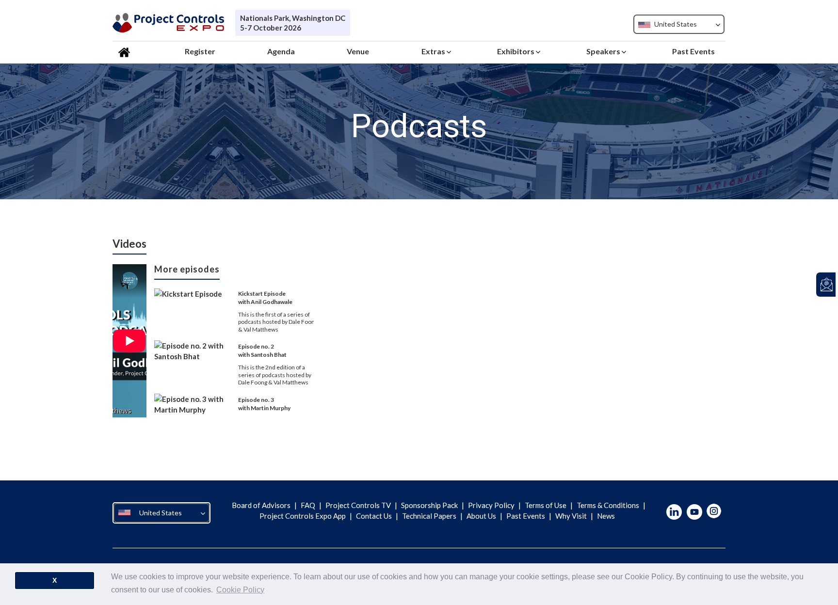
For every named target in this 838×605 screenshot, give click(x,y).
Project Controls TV (358, 505)
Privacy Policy (491, 505)
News (605, 515)
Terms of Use (545, 505)
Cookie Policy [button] (240, 590)
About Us (481, 515)
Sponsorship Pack (429, 505)
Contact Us (374, 515)
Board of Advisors (262, 505)
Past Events (526, 515)
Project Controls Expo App (303, 515)
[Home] (126, 51)
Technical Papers (429, 515)
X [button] (54, 580)
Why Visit (571, 515)
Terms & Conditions (608, 505)
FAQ (308, 505)
